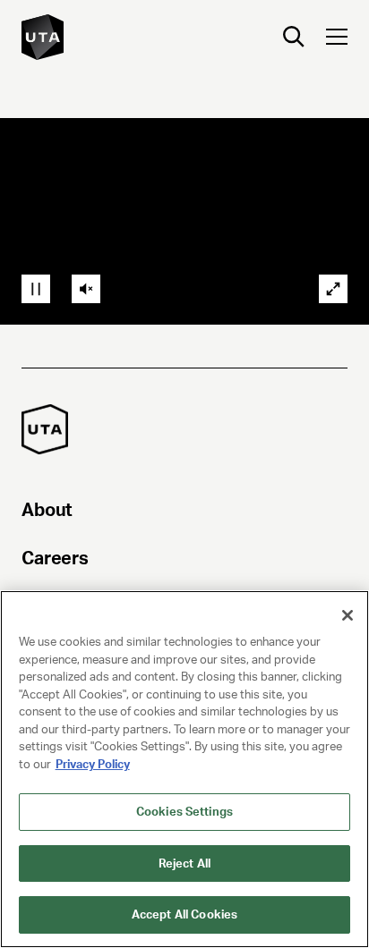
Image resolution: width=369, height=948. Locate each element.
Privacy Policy (93, 764)
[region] (184, 769)
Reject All (184, 863)
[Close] (347, 615)
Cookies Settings (184, 811)
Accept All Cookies (184, 914)
